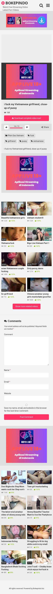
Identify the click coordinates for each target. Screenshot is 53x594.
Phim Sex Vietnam (15, 135)
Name (7, 370)
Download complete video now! (27, 118)
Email (7, 382)
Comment (8, 334)
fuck (32, 135)
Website (7, 393)
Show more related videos (26, 306)
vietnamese (38, 141)
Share (46, 127)
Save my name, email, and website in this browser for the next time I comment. (25, 409)
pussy (24, 141)
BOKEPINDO (16, 2)
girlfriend (11, 141)
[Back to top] (48, 588)
